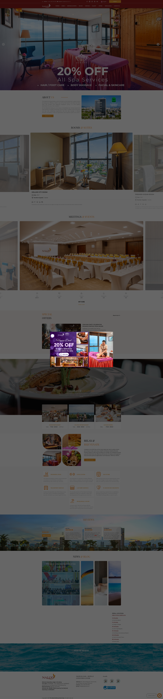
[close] (111, 333)
